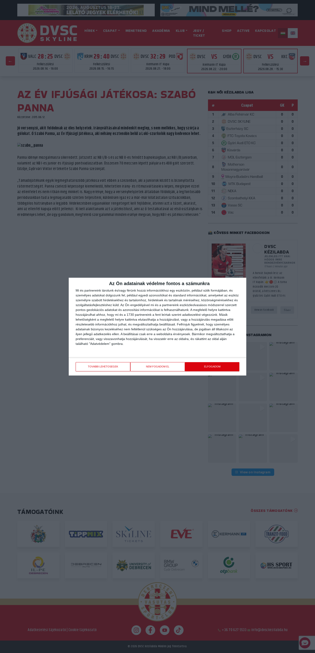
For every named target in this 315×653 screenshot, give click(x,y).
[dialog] (157, 327)
